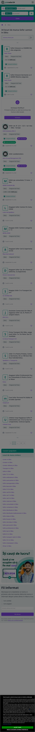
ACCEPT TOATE (17, 727)
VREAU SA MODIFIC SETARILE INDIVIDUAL (17, 729)
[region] (17, 713)
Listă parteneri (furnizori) (7, 724)
